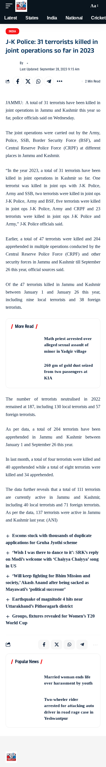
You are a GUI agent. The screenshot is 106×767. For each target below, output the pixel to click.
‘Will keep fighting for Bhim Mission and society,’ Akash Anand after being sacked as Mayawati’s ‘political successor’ (48, 582)
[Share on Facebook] (17, 81)
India (12, 31)
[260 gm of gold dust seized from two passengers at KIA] (26, 371)
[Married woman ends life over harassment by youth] (26, 680)
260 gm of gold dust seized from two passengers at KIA (68, 371)
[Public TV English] (21, 6)
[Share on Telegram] (49, 81)
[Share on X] (28, 81)
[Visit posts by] (12, 66)
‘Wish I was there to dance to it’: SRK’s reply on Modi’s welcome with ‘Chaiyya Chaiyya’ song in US (52, 559)
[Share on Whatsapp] (38, 81)
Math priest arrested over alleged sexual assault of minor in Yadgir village (68, 345)
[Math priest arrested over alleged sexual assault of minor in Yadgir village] (26, 344)
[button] (10, 6)
